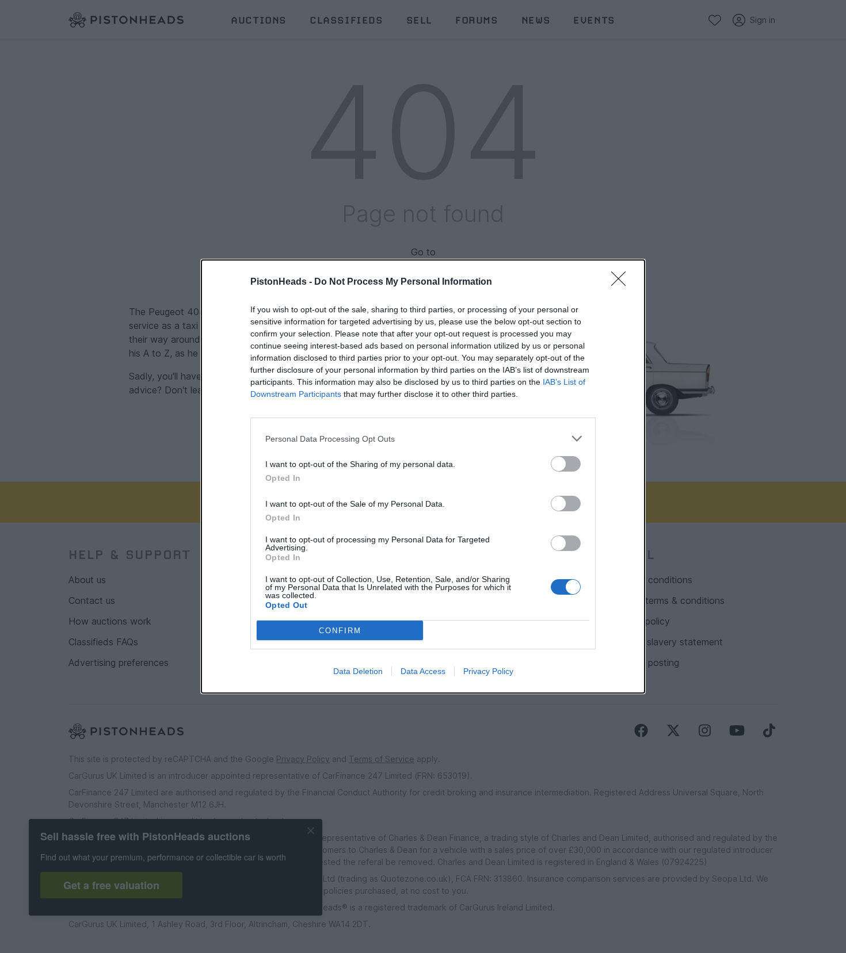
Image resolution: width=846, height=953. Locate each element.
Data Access (423, 671)
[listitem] (423, 439)
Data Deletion (358, 671)
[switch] (566, 464)
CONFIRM (340, 630)
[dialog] (423, 476)
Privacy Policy (488, 671)
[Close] (622, 282)
